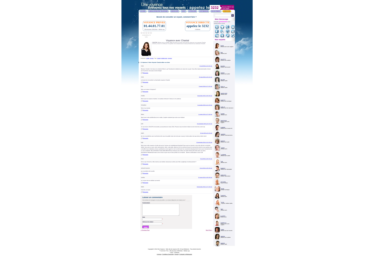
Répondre (145, 73)
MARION (223, 141)
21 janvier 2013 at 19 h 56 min (205, 177)
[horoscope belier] (217, 28)
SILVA (222, 202)
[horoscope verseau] (228, 37)
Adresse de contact (152, 222)
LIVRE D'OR (226, 11)
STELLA (223, 86)
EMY (222, 209)
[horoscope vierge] (222, 32)
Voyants (176, 254)
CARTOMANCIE (203, 11)
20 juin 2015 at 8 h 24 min (206, 133)
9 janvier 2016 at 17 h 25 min (205, 86)
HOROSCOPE (174, 11)
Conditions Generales (168, 254)
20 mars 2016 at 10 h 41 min (205, 77)
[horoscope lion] (217, 32)
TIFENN (222, 73)
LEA (222, 161)
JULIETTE (223, 59)
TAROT (183, 11)
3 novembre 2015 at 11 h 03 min (204, 105)
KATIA (222, 45)
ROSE (222, 188)
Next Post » (209, 230)
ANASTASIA (224, 120)
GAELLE (223, 107)
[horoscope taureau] (223, 28)
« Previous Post (145, 230)
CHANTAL (223, 195)
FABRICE (223, 168)
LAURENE (223, 154)
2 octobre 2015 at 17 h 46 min (205, 114)
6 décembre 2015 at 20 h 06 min (204, 95)
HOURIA (223, 66)
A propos (159, 254)
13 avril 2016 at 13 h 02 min (205, 65)
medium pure (164, 58)
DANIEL (223, 113)
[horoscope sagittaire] (217, 37)
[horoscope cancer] (233, 28)
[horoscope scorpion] (233, 32)
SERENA (223, 236)
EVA (222, 52)
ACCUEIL (143, 11)
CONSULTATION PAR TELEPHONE (158, 11)
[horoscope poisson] (233, 37)
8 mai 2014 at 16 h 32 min (206, 158)
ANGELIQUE (224, 93)
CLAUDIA (222, 216)
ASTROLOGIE (192, 11)
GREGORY (223, 175)
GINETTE (223, 100)
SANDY (223, 147)
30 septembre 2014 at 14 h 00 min (204, 142)
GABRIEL (223, 127)
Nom (152, 217)
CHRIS (222, 229)
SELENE (223, 79)
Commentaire (146, 203)
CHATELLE (223, 222)
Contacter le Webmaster (185, 254)
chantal (159, 58)
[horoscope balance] (228, 32)
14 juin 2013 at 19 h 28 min (206, 168)
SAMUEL (223, 243)
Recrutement (215, 11)
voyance (170, 58)
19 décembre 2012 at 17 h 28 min (204, 186)
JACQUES (223, 182)
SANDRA (223, 134)
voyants (152, 58)
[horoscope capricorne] (222, 37)
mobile (147, 58)
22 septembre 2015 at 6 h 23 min (204, 123)
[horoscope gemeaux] (228, 28)
